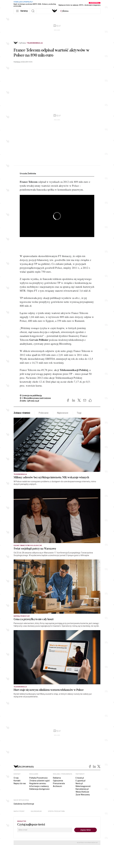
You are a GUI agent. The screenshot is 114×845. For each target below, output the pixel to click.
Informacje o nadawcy (39, 786)
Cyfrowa (22, 43)
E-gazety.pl (80, 781)
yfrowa (64, 11)
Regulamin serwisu (37, 783)
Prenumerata (59, 783)
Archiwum (57, 786)
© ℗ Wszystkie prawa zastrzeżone (35, 398)
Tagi (79, 413)
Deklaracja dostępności (39, 789)
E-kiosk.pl (80, 778)
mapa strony (19, 811)
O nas (16, 778)
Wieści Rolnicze (82, 792)
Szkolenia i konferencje (24, 804)
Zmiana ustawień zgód (39, 781)
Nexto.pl (79, 783)
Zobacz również (22, 413)
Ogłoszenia (58, 781)
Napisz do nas (20, 783)
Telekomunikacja (35, 43)
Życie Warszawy (83, 794)
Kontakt (17, 781)
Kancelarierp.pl (82, 789)
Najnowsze (62, 413)
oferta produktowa (56, 811)
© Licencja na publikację (31, 395)
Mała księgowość (83, 786)
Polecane (44, 413)
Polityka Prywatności (38, 778)
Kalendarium (36, 811)
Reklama (57, 778)
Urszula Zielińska (28, 173)
